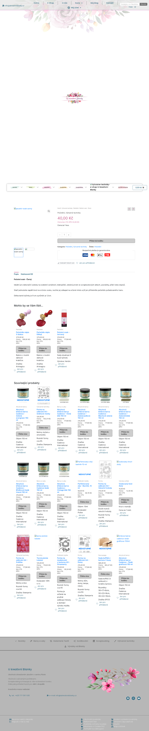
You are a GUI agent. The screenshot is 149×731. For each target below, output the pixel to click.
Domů (36, 3)
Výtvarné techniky (67, 208)
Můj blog (94, 3)
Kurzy (77, 3)
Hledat (143, 4)
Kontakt (110, 3)
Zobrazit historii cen (67, 263)
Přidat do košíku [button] (22, 349)
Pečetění (75, 208)
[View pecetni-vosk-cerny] (18, 252)
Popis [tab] (16, 274)
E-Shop (50, 3)
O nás (64, 3)
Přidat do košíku (96, 241)
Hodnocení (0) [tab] (27, 274)
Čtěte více (23, 434)
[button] (49, 211)
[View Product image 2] (29, 252)
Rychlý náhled (23, 325)
